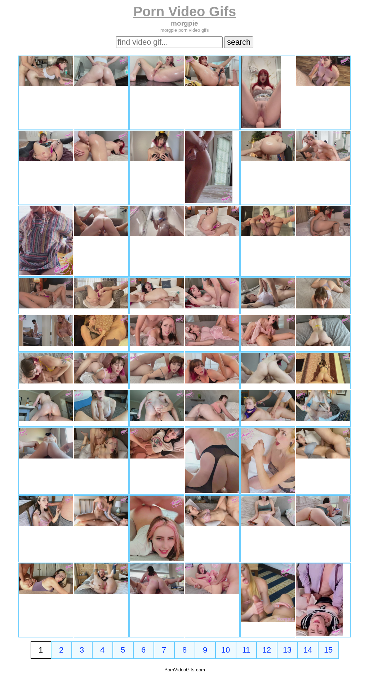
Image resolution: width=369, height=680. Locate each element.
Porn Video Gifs (184, 11)
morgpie (184, 23)
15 (328, 649)
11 (246, 649)
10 (225, 649)
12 (266, 649)
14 (307, 649)
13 (287, 649)
